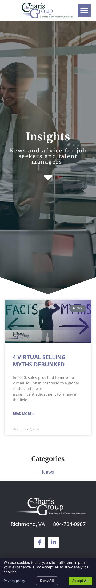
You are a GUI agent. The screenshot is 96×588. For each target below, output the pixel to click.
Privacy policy (14, 581)
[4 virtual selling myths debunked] (48, 321)
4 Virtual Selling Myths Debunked (39, 360)
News (48, 472)
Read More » (23, 413)
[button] (84, 10)
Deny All (47, 580)
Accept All (80, 580)
